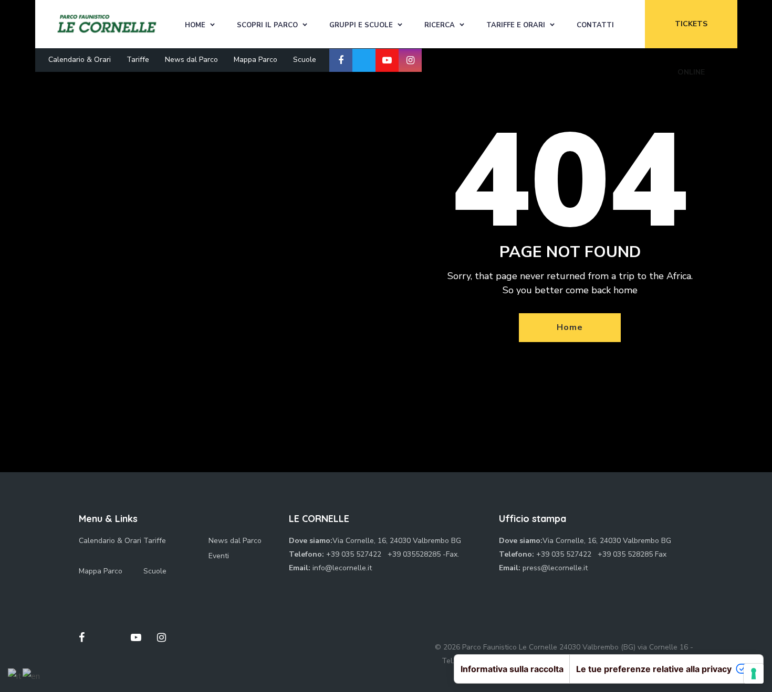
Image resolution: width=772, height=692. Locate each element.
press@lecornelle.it (555, 568)
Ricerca (439, 25)
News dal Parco (191, 60)
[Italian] (15, 676)
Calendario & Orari (79, 60)
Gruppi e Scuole (361, 25)
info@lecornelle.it (342, 568)
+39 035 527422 (354, 554)
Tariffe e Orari (515, 25)
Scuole (304, 60)
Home (195, 25)
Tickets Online (691, 33)
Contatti (595, 25)
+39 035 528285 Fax (632, 554)
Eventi (218, 556)
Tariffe (138, 60)
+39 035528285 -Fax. (423, 554)
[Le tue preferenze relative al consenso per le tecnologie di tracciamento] (754, 674)
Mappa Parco (255, 60)
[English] (32, 676)
